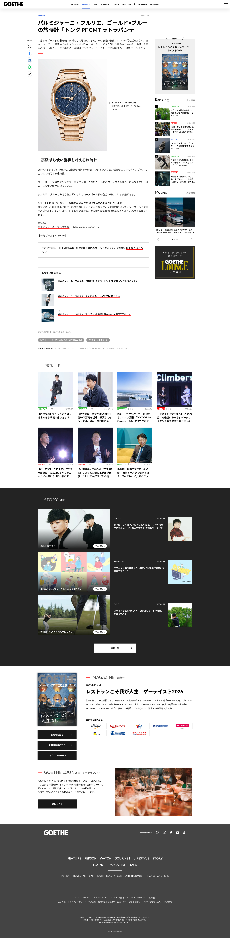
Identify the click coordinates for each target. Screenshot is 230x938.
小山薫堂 (148, 708)
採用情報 (168, 902)
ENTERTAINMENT (134, 876)
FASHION (66, 876)
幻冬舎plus (123, 898)
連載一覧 (115, 648)
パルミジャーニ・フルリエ (95, 48)
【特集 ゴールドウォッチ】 (52, 235)
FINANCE (150, 876)
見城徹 (168, 708)
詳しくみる (57, 804)
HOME (40, 348)
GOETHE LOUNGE (83, 898)
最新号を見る (57, 734)
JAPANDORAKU (100, 898)
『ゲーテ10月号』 (173, 700)
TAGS (133, 865)
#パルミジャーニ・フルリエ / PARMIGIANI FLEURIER (61, 340)
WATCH (86, 4)
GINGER (113, 898)
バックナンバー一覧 (57, 755)
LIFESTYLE (127, 4)
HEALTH (100, 876)
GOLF (116, 4)
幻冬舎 (152, 898)
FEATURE (142, 4)
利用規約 (92, 902)
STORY (158, 858)
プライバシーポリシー (77, 902)
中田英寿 (159, 708)
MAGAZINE (117, 865)
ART (85, 876)
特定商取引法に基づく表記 (109, 902)
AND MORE (163, 876)
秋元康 (138, 708)
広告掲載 (61, 902)
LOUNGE (154, 4)
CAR (95, 4)
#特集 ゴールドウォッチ (98, 340)
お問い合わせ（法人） (153, 902)
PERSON (75, 4)
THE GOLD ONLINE (138, 898)
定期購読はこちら (57, 745)
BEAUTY (110, 876)
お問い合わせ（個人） (132, 902)
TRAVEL (77, 876)
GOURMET (105, 4)
